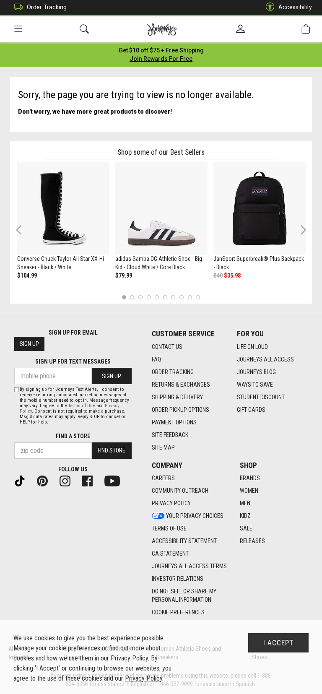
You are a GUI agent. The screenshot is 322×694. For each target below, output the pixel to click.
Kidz (245, 515)
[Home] (162, 29)
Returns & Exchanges (181, 384)
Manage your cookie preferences (56, 648)
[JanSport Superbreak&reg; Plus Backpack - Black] (259, 208)
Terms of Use (169, 528)
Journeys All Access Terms (189, 566)
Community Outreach (180, 490)
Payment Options (174, 422)
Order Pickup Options (180, 409)
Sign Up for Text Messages (73, 361)
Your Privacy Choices (194, 515)
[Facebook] (90, 480)
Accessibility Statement (184, 541)
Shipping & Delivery (177, 397)
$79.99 (123, 275)
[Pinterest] (46, 480)
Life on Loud (252, 346)
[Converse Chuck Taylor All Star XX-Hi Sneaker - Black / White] (63, 208)
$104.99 (27, 275)
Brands (250, 478)
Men (245, 503)
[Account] (240, 29)
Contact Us (167, 346)
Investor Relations (177, 578)
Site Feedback (170, 434)
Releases (252, 541)
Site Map (163, 447)
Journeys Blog (256, 372)
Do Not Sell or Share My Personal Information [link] (184, 595)
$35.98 (232, 275)
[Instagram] (68, 480)
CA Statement (170, 553)
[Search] (84, 29)
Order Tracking (47, 7)
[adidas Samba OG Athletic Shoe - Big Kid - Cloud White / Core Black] (161, 208)
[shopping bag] (305, 29)
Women (249, 490)
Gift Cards (251, 409)
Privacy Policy (171, 503)
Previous (24, 232)
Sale (246, 528)
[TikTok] (23, 480)
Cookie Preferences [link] (178, 612)
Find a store (73, 436)
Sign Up (29, 344)
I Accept (278, 643)
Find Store (111, 450)
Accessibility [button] (295, 7)
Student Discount (261, 397)
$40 (218, 275)
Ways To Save (255, 384)
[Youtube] (115, 480)
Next (301, 229)
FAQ (156, 359)
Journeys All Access (265, 359)
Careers (163, 478)
